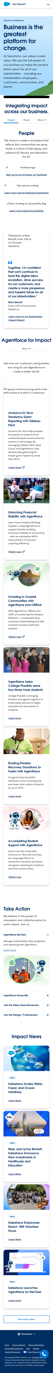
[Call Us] (44, 1354)
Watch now (15, 551)
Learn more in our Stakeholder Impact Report (25, 318)
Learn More (15, 1100)
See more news (26, 1319)
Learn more (15, 467)
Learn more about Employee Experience (26, 192)
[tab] (11, 120)
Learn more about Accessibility (26, 210)
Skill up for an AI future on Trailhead (26, 174)
